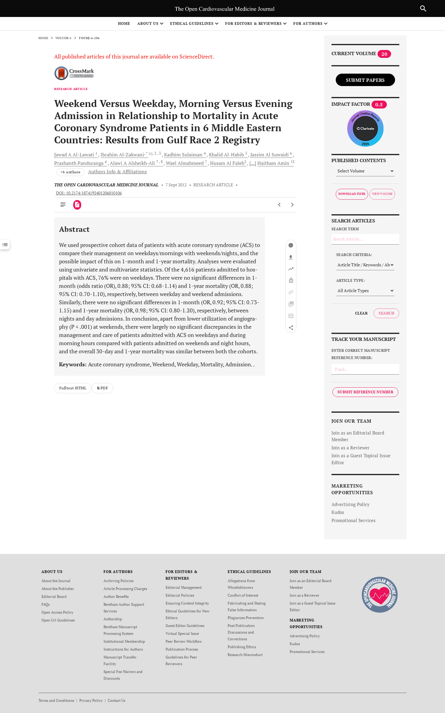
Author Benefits (116, 596)
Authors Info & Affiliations (117, 171)
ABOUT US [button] (148, 23)
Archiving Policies (119, 580)
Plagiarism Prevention (246, 617)
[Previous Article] (279, 205)
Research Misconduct (245, 654)
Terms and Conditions (56, 700)
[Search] (423, 8)
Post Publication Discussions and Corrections (241, 632)
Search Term (345, 229)
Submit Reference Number (365, 392)
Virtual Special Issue (182, 633)
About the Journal (56, 580)
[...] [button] (252, 163)
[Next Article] (292, 205)
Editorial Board (54, 596)
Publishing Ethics (242, 647)
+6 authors (71, 172)
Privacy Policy (91, 700)
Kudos (337, 512)
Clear (361, 313)
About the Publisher (57, 588)
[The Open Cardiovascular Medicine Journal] (380, 594)
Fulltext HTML (72, 388)
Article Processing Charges (125, 588)
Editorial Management (184, 587)
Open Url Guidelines (58, 620)
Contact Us (116, 700)
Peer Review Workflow (184, 641)
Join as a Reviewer (350, 448)
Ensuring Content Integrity (187, 603)
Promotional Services (353, 520)
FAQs (45, 604)
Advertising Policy (350, 504)
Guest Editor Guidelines (185, 625)
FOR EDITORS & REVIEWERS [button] (253, 23)
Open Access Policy (57, 612)
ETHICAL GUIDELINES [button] (192, 23)
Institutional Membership (124, 641)
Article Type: (350, 280)
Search (386, 313)
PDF (104, 388)
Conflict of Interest (243, 595)
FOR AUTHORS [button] (308, 23)
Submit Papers (365, 80)
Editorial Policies (180, 595)
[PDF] (77, 205)
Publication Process (182, 649)
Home (124, 23)
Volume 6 (63, 38)
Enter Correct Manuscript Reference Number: (360, 354)
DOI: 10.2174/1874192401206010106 (89, 193)
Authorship (113, 619)
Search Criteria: (354, 254)
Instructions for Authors (123, 649)
